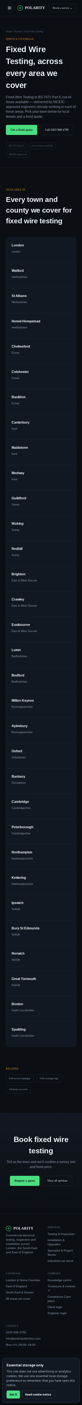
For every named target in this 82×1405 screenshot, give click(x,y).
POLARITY (35, 8)
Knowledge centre (59, 1280)
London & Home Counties (23, 1280)
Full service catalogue (19, 1078)
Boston (17, 1004)
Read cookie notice (38, 1394)
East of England (16, 1286)
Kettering (19, 877)
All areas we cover (18, 1089)
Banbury (18, 776)
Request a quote (25, 1180)
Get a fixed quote (22, 129)
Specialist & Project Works (60, 1252)
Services (18, 31)
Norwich (18, 953)
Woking (18, 523)
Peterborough (22, 827)
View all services (57, 1180)
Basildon (19, 397)
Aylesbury (20, 726)
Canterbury (20, 422)
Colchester (20, 372)
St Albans (19, 296)
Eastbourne (21, 625)
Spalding (19, 1029)
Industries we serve (60, 1260)
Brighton (18, 574)
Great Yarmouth (24, 979)
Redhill (17, 549)
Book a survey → (63, 7)
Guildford (19, 498)
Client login (55, 1307)
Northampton (22, 852)
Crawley (18, 599)
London (18, 245)
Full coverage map (49, 1078)
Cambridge (20, 801)
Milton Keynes (23, 700)
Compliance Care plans (59, 1299)
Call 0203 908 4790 (57, 129)
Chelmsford (21, 346)
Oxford (17, 751)
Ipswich (18, 903)
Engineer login (57, 1313)
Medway (18, 473)
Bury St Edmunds (26, 928)
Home (9, 31)
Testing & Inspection (61, 1234)
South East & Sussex (20, 1292)
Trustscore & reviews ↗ (61, 1288)
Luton (16, 650)
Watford (18, 270)
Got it (13, 1394)
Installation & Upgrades (56, 1242)
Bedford (18, 675)
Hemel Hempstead (26, 321)
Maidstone (20, 447)
